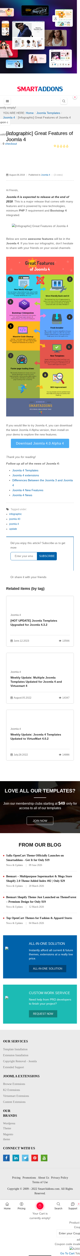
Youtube (44, 1158)
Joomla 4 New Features (27, 490)
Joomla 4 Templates (25, 470)
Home (7, 1208)
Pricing (21, 1208)
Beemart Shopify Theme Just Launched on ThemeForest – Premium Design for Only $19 (41, 899)
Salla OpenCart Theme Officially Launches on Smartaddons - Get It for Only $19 (35, 858)
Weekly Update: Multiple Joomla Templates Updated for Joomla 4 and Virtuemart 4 (36, 681)
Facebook (7, 1158)
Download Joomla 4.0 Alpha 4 (40, 443)
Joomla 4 (45, 175)
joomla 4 (14, 524)
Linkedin (16, 1158)
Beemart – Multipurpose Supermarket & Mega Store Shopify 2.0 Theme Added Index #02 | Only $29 (39, 878)
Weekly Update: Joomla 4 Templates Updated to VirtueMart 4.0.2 (35, 736)
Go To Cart (33, 1204)
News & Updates (14, 865)
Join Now (40, 820)
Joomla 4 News (22, 495)
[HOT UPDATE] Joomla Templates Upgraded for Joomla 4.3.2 (33, 622)
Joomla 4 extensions (25, 475)
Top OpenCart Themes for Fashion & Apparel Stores (39, 918)
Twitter (26, 1158)
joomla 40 (14, 519)
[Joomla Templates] (40, 89)
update (13, 528)
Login (55, 18)
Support (72, 1208)
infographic (15, 514)
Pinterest (35, 1158)
